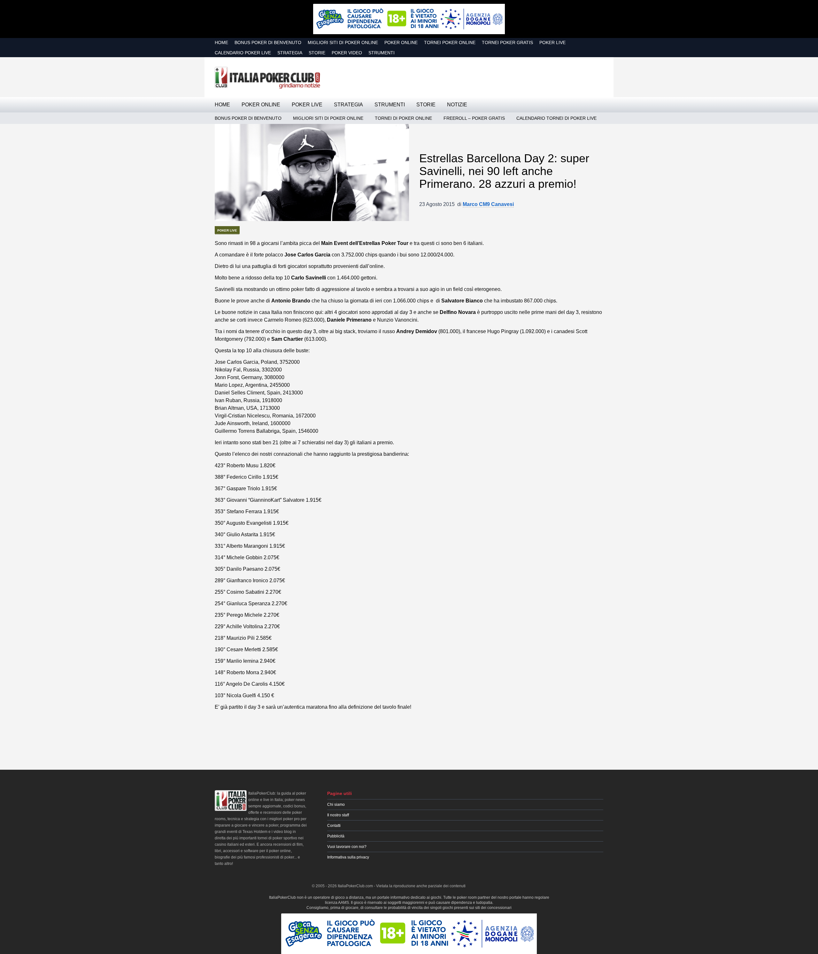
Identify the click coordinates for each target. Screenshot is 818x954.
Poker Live (552, 42)
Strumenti (381, 52)
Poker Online (401, 42)
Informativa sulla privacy (348, 857)
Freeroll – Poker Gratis (474, 118)
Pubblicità (335, 836)
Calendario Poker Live (243, 52)
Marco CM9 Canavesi (488, 204)
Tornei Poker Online (449, 42)
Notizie (457, 104)
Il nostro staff (338, 815)
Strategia (289, 52)
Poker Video (347, 52)
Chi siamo (336, 804)
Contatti (334, 825)
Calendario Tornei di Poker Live (556, 118)
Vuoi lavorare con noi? (347, 846)
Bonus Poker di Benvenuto (268, 42)
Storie (317, 52)
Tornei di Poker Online (403, 118)
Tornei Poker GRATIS (507, 42)
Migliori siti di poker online (343, 42)
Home (221, 42)
